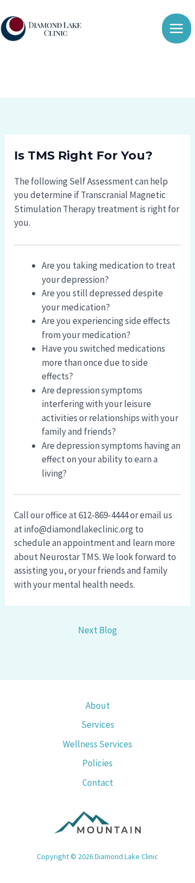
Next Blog (97, 630)
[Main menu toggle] (177, 28)
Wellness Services (97, 744)
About (98, 706)
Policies (97, 763)
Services (97, 724)
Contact (97, 783)
